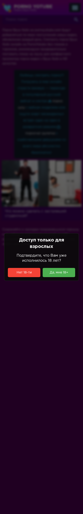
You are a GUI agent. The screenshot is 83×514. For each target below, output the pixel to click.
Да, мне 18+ (59, 272)
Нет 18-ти (24, 272)
